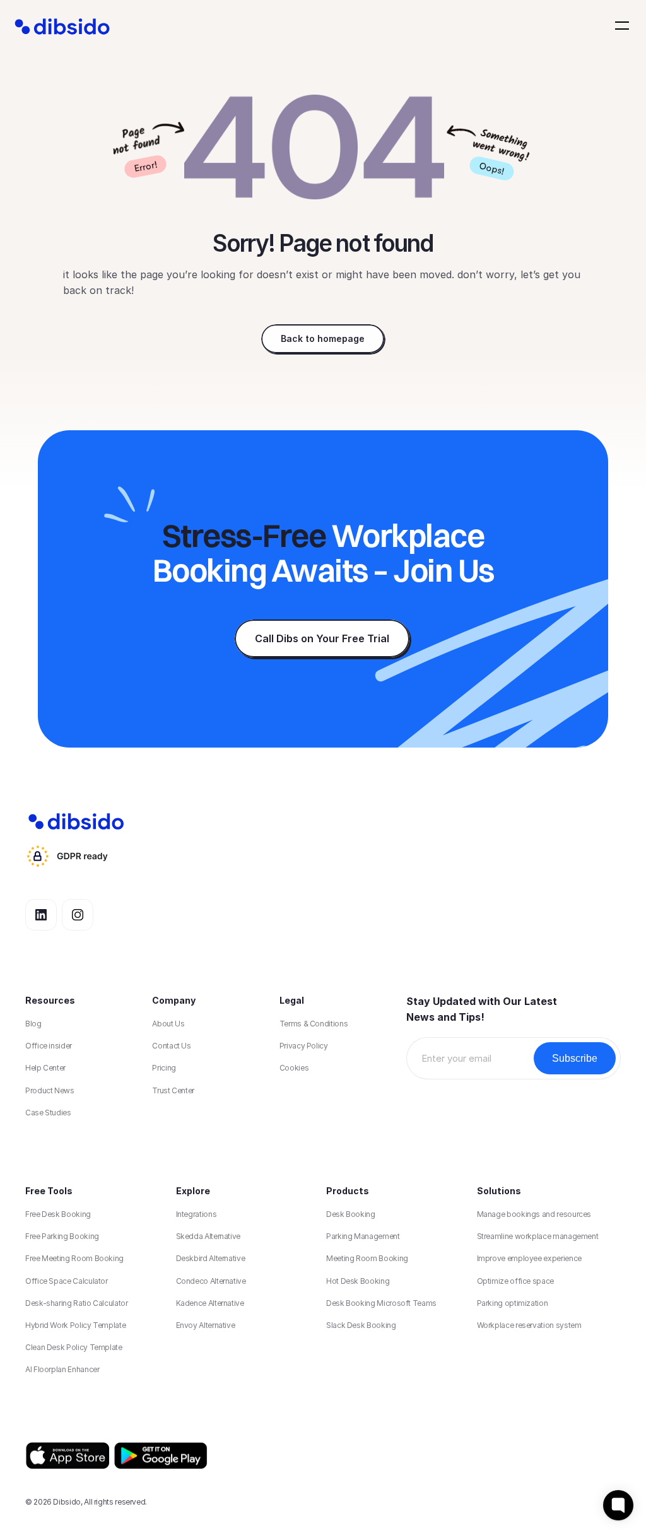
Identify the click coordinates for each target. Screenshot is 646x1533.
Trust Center (173, 1090)
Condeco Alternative (211, 1281)
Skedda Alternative (208, 1236)
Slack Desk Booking (361, 1325)
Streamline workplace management (538, 1236)
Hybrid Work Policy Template (75, 1325)
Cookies (293, 1067)
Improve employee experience (529, 1258)
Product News (49, 1090)
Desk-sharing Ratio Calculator (76, 1303)
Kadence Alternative (210, 1303)
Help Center (45, 1067)
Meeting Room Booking (367, 1258)
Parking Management (363, 1236)
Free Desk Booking (58, 1214)
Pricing (163, 1067)
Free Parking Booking (62, 1236)
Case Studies (48, 1112)
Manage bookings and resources (534, 1214)
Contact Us (171, 1045)
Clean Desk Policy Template (73, 1347)
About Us (168, 1023)
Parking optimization (512, 1303)
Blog (33, 1023)
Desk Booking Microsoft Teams (381, 1303)
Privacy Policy (303, 1045)
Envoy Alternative (205, 1325)
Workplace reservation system (529, 1325)
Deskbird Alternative (210, 1258)
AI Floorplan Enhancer (62, 1369)
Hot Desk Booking (357, 1281)
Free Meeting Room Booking (74, 1258)
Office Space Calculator (66, 1281)
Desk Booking (350, 1214)
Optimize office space (515, 1281)
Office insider (48, 1045)
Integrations (196, 1214)
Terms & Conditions (313, 1023)
